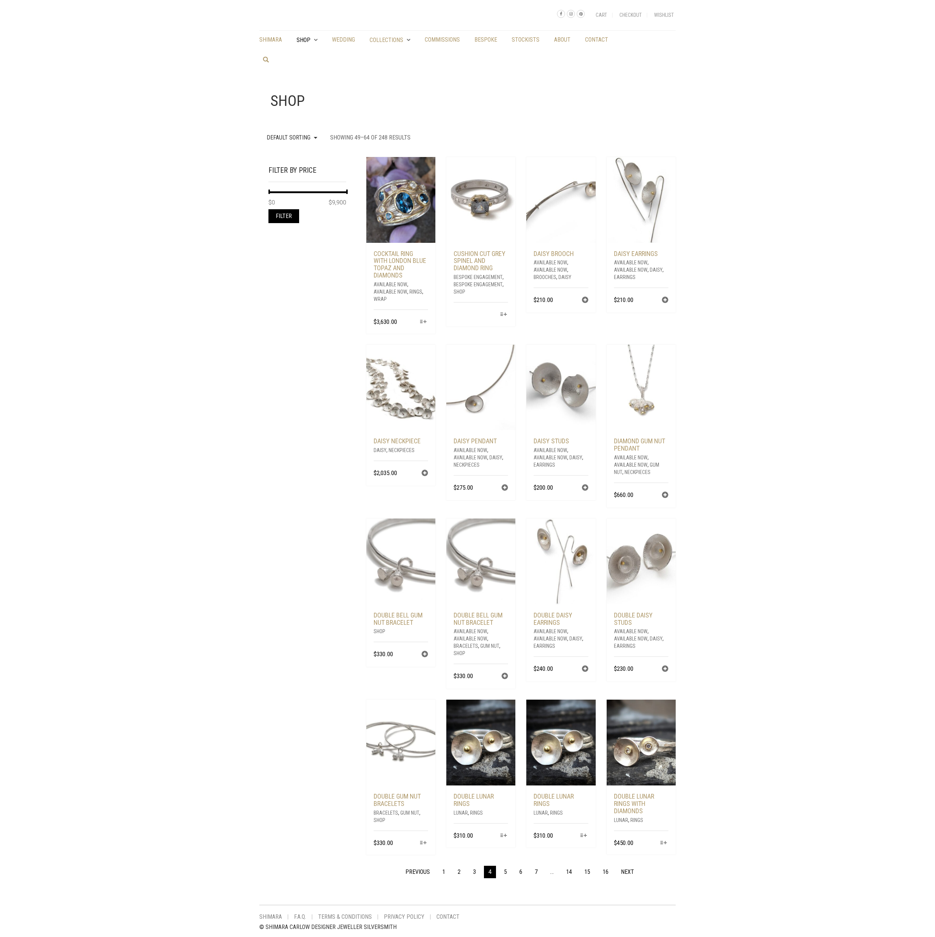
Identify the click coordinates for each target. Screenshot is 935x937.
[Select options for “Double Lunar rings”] (503, 836)
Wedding (343, 39)
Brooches (545, 277)
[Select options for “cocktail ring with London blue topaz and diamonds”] (423, 322)
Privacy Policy (404, 916)
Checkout (630, 15)
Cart (601, 15)
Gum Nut (489, 646)
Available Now (390, 284)
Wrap (380, 299)
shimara (270, 39)
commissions (442, 39)
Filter (284, 216)
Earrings (625, 277)
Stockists (525, 39)
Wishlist (664, 15)
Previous (417, 871)
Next (627, 871)
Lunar (461, 813)
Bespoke (485, 39)
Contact (596, 39)
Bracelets (466, 646)
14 (569, 871)
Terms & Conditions (345, 916)
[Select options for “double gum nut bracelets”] (423, 843)
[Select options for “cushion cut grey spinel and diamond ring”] (503, 315)
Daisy (564, 277)
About (562, 39)
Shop (303, 40)
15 (587, 871)
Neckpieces (402, 450)
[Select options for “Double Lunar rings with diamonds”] (663, 843)
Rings (415, 292)
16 (605, 871)
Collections (386, 40)
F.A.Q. (300, 916)
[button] (585, 300)
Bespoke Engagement (478, 277)
